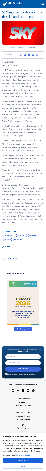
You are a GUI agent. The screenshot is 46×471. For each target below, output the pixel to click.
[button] (42, 4)
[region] (23, 452)
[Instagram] (12, 390)
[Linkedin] (28, 390)
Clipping (12, 47)
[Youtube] (17, 390)
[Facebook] (33, 390)
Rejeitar (23, 466)
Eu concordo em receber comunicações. (21, 374)
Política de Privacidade (22, 455)
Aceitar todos (23, 460)
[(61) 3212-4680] (23, 425)
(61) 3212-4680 (23, 428)
